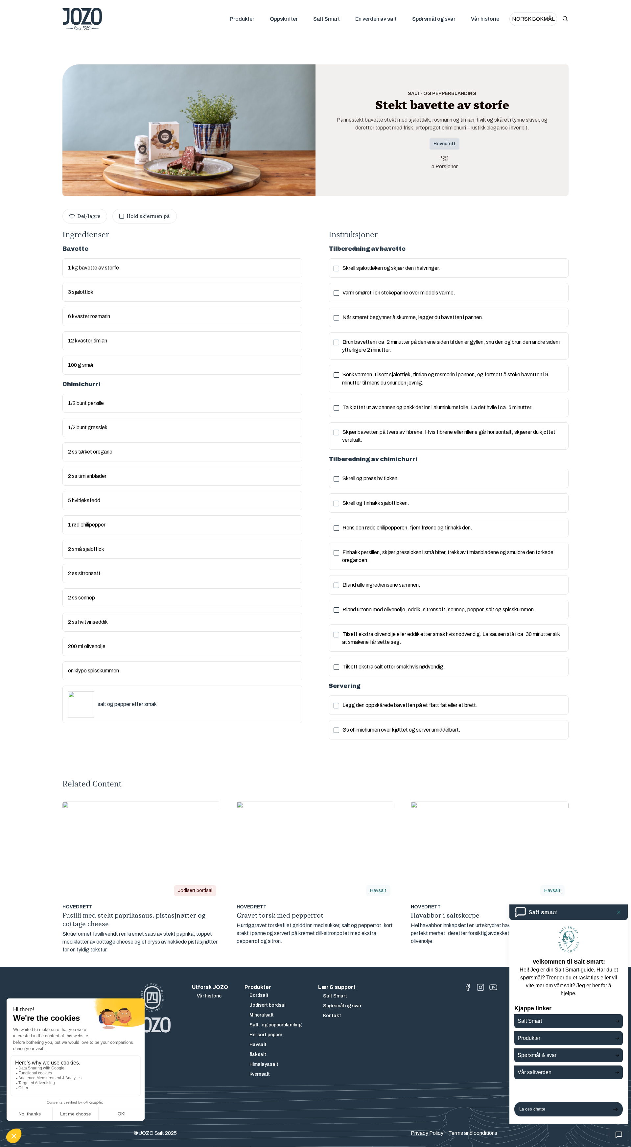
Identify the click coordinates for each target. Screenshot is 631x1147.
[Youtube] (493, 987)
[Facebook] (468, 987)
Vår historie (485, 19)
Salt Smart (326, 19)
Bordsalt (259, 995)
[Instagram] (480, 987)
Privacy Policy (427, 1133)
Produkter (242, 19)
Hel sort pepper (265, 1034)
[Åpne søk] (565, 19)
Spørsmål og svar (434, 19)
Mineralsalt (261, 1015)
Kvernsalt (259, 1074)
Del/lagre (88, 216)
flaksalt (257, 1054)
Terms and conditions (472, 1133)
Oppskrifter (284, 19)
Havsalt (258, 1044)
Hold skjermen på (148, 216)
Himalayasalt (263, 1064)
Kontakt (332, 1015)
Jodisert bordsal (267, 1005)
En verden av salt (376, 19)
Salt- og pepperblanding (275, 1024)
